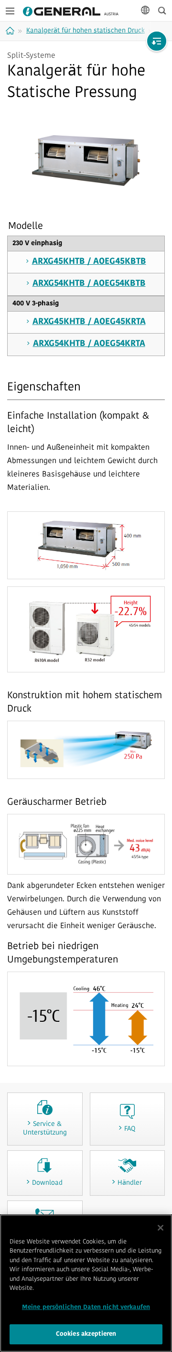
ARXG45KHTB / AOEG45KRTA (89, 322)
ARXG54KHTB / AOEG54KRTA (89, 344)
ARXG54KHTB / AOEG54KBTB (89, 284)
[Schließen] (160, 1227)
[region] (86, 1283)
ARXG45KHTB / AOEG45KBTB (89, 262)
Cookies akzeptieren (86, 1334)
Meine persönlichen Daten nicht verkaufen (86, 1307)
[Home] (11, 30)
